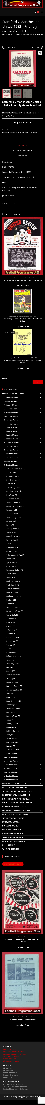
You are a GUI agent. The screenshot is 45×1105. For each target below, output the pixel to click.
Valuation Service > (11, 849)
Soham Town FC (12, 573)
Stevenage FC (11, 678)
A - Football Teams (11, 398)
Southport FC (11, 600)
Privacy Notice (9, 1070)
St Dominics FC (11, 630)
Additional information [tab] (22, 150)
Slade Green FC (12, 559)
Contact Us (7, 1077)
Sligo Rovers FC (12, 562)
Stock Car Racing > (10, 826)
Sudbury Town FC (12, 723)
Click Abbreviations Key (9, 204)
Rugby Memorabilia (11, 822)
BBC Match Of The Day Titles (14, 1052)
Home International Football (16, 799)
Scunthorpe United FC (14, 491)
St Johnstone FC (12, 641)
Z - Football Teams (11, 780)
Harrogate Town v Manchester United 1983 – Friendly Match (23, 362)
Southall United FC (13, 589)
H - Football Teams (11, 424)
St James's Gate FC (13, 637)
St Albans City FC (12, 619)
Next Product (35, 47)
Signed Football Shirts (13, 818)
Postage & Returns (10, 1075)
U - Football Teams (11, 761)
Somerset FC (11, 577)
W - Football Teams (11, 768)
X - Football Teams (11, 772)
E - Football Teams (11, 412)
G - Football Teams (11, 420)
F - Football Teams (11, 416)
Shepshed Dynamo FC (14, 517)
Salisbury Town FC (13, 476)
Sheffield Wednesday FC (15, 506)
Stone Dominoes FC (13, 701)
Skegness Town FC (13, 551)
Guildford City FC (22, 937)
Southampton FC (12, 592)
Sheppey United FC (13, 514)
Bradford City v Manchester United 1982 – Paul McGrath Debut (23, 320)
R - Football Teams (11, 461)
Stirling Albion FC (12, 682)
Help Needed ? (8, 845)
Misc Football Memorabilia (15, 814)
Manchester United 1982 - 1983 (19, 132)
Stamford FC (33, 132)
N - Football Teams (11, 446)
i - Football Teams (11, 427)
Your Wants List (9, 1059)
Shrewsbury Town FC (14, 536)
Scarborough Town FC (14, 487)
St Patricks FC (11, 652)
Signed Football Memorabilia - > (17, 791)
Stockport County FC (14, 686)
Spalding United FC (13, 607)
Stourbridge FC (11, 705)
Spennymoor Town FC (14, 611)
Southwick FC (11, 603)
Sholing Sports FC (12, 529)
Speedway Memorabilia (12, 837)
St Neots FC (10, 648)
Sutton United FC (12, 742)
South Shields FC (12, 585)
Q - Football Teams (11, 457)
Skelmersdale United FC (15, 555)
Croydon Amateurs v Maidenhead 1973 (22, 1020)
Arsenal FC (13, 278)
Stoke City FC (11, 697)
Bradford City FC (13, 316)
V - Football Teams (11, 765)
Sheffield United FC (13, 502)
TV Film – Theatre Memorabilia (15, 1087)
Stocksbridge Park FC (14, 690)
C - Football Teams (11, 405)
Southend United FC (13, 596)
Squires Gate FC (12, 615)
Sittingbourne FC (12, 547)
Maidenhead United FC (26, 1017)
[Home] (3, 34)
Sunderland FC (11, 727)
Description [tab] (22, 145)
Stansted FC (10, 671)
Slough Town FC (12, 566)
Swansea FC (10, 746)
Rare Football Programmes (15, 787)
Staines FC (10, 660)
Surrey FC (9, 735)
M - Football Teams (11, 442)
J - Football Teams (11, 431)
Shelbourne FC (11, 510)
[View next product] (41, 47)
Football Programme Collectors (15, 1089)
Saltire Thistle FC (12, 484)
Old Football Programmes (13, 1084)
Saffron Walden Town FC (15, 469)
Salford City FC (11, 472)
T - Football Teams (11, 757)
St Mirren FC (10, 645)
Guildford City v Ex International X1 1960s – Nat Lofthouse (22, 940)
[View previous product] (3, 47)
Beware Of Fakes (9, 1049)
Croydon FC (16, 1017)
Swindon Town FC (12, 750)
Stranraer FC (11, 712)
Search (4, 379)
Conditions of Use (10, 1073)
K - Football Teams (11, 435)
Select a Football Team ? (13, 394)
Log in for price (22, 122)
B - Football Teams (11, 401)
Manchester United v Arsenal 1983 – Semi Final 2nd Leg (22, 280)
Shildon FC (10, 525)
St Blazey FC (10, 626)
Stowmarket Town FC (14, 708)
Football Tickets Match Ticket (16, 810)
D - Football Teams (11, 409)
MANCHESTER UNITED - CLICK (14, 783)
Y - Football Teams (11, 776)
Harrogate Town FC (13, 358)
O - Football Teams (11, 450)
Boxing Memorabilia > (12, 833)
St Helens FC (10, 633)
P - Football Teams (11, 454)
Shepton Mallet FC (13, 521)
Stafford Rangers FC (13, 656)
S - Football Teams (11, 465)
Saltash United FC (12, 480)
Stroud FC (9, 720)
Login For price (22, 286)
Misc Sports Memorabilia (13, 841)
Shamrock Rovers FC (14, 499)
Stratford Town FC (13, 716)
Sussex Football (12, 738)
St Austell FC (10, 622)
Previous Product (11, 47)
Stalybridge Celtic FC (14, 663)
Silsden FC (10, 544)
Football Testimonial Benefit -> (17, 795)
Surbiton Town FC (12, 731)
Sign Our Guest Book (11, 1056)
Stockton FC (10, 693)
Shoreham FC (11, 532)
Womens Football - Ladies (14, 806)
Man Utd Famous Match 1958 (14, 1054)
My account (7, 1068)
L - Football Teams (11, 439)
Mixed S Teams (11, 753)
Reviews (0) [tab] (22, 156)
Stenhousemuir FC (13, 675)
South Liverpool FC (13, 581)
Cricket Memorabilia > (12, 830)
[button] (40, 53)
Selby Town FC (11, 495)
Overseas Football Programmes (17, 803)
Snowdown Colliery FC (14, 570)
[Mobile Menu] (41, 12)
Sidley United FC (12, 540)
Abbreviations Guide (11, 1061)
